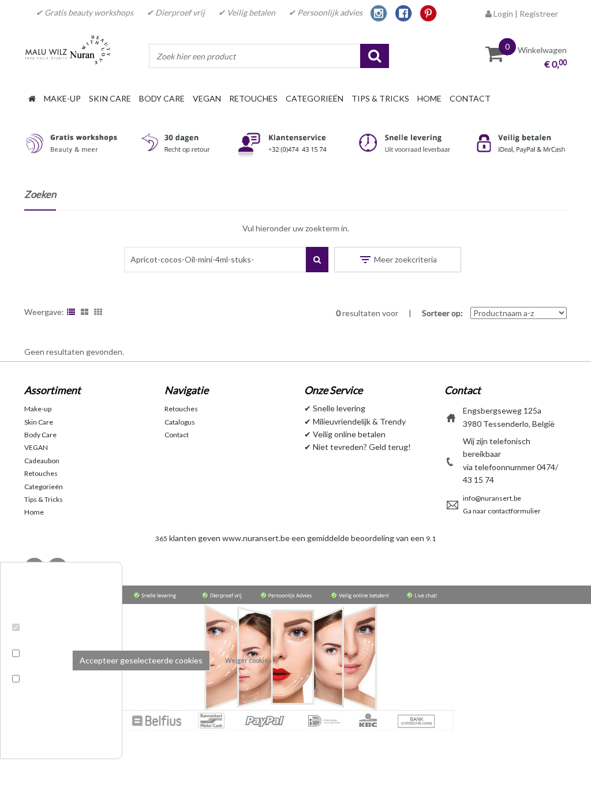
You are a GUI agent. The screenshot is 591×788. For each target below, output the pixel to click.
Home (429, 98)
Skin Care (110, 98)
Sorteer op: (442, 313)
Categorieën (314, 98)
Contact (470, 98)
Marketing (33, 692)
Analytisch (34, 666)
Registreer (538, 13)
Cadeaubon (41, 460)
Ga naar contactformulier (502, 510)
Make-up (62, 98)
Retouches (253, 98)
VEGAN (207, 98)
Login (502, 13)
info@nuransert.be (492, 498)
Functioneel (36, 641)
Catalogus (179, 422)
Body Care (162, 98)
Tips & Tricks (380, 98)
